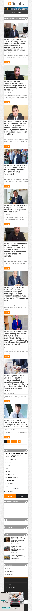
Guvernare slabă (9, 480)
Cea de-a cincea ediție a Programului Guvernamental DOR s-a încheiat (18, 557)
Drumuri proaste (9, 483)
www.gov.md (7, 568)
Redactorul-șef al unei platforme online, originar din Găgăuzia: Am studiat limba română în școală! (18, 539)
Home (9, 581)
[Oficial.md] (15, 4)
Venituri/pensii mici (10, 456)
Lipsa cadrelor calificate (11, 474)
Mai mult (7, 62)
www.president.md (8, 574)
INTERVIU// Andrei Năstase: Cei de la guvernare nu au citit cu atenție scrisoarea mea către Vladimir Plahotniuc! (15, 169)
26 (19, 441)
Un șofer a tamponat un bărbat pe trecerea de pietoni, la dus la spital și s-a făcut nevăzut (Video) (18, 548)
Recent (22, 496)
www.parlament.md (9, 571)
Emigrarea (8, 471)
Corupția (7, 465)
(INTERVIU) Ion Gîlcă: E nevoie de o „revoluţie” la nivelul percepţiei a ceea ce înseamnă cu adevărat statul (16, 423)
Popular (10, 496)
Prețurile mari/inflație (10, 459)
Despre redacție (11, 587)
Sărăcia (7, 468)
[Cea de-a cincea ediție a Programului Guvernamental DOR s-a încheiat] (7, 557)
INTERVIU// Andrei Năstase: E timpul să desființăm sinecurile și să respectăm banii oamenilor (15, 208)
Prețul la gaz (8, 462)
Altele (6, 486)
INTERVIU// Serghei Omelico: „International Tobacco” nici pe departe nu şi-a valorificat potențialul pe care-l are (15, 85)
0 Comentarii (12, 52)
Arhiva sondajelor (8, 491)
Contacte (10, 584)
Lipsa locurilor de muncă (11, 477)
